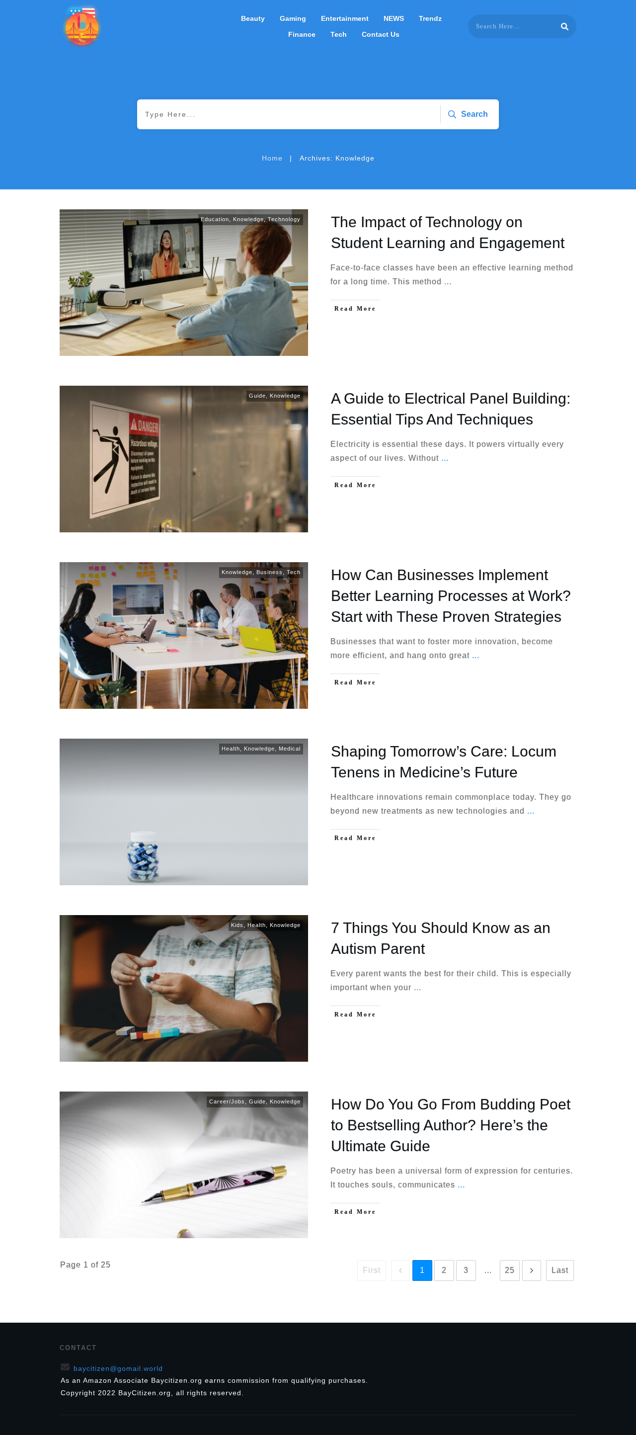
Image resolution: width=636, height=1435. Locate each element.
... (448, 281)
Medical (290, 749)
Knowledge (248, 219)
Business (269, 572)
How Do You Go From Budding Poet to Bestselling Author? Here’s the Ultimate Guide (450, 1125)
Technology (284, 219)
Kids (237, 925)
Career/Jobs (227, 1101)
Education (215, 219)
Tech (294, 572)
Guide (257, 396)
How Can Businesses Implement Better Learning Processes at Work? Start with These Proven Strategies (451, 596)
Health (231, 749)
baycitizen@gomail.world (118, 1368)
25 (510, 1270)
